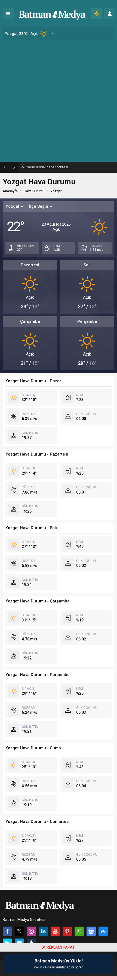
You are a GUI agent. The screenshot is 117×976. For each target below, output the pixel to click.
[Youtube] (55, 931)
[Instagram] (31, 931)
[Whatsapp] (79, 931)
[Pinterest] (67, 931)
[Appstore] (103, 931)
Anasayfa (10, 191)
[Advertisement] (58, 100)
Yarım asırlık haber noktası (47, 167)
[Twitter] (19, 931)
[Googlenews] (91, 931)
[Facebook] (7, 931)
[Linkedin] (43, 931)
